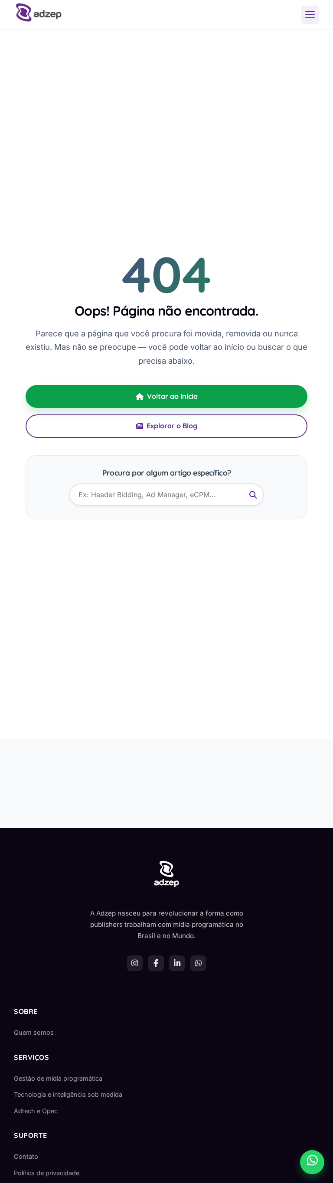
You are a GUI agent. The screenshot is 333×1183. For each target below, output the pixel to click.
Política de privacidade (46, 1172)
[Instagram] (135, 963)
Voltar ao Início (172, 396)
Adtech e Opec (36, 1111)
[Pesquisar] (253, 494)
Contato (26, 1156)
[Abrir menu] (310, 15)
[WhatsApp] (198, 963)
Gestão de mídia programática (58, 1078)
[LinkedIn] (177, 963)
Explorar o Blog (172, 425)
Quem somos (34, 1032)
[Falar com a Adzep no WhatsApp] (312, 1162)
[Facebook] (156, 963)
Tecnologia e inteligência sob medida (68, 1094)
